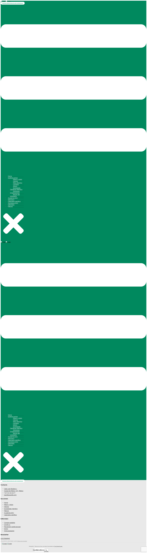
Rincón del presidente (15, 195)
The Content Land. (58, 546)
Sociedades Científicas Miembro (16, 188)
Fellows (10, 206)
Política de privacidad (22, 541)
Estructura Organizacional (14, 192)
